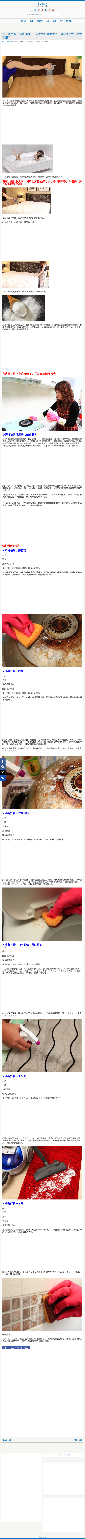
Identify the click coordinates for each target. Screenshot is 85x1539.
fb (32, 10)
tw (35, 10)
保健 (31, 21)
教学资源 (68, 21)
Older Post (78, 1440)
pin (42, 10)
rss (49, 10)
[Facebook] (3, 761)
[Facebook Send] (3, 767)
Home (15, 21)
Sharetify (43, 4)
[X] (3, 772)
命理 (47, 21)
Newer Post (7, 1440)
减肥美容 (40, 21)
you (53, 10)
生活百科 (23, 21)
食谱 (61, 21)
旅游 (54, 21)
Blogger (69, 1454)
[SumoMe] (3, 778)
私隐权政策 (42, 1537)
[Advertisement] (20, 49)
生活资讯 (9, 41)
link (46, 10)
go (39, 10)
